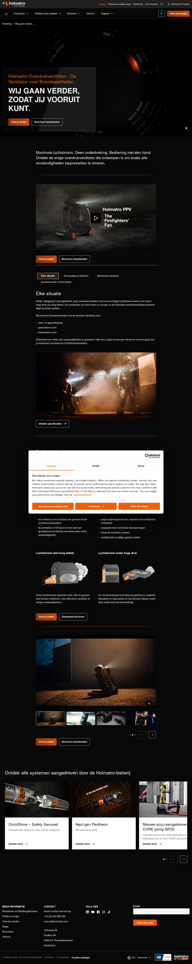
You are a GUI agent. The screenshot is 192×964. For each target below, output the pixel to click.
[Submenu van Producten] (27, 13)
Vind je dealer (19, 122)
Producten (19, 13)
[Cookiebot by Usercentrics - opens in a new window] (147, 456)
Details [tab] (96, 466)
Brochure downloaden (47, 122)
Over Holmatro (151, 4)
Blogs (5, 926)
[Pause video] (186, 128)
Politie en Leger (10, 916)
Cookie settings (81, 957)
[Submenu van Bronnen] (79, 13)
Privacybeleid (63, 957)
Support (105, 13)
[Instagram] (103, 912)
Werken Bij (138, 4)
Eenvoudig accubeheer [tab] (76, 276)
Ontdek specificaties (50, 423)
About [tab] (141, 466)
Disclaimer (49, 957)
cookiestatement (82, 495)
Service (90, 13)
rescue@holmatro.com (56, 921)
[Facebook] (98, 912)
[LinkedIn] (87, 912)
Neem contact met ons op (57, 911)
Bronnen (71, 13)
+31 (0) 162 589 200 (54, 916)
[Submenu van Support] (112, 13)
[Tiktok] (109, 912)
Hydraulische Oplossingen (119, 4)
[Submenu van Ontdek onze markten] (60, 13)
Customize (94, 506)
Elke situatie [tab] (48, 276)
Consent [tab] (51, 466)
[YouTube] (93, 912)
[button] (132, 734)
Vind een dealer (178, 13)
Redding (102, 4)
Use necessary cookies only (53, 506)
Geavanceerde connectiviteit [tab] (56, 282)
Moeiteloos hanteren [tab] (108, 276)
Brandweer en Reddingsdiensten (20, 911)
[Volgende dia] (152, 734)
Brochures (7, 931)
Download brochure (73, 616)
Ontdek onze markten (46, 13)
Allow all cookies (139, 506)
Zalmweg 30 (50, 930)
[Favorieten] (161, 4)
